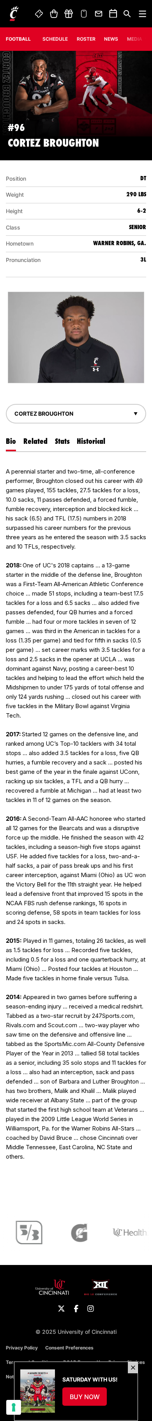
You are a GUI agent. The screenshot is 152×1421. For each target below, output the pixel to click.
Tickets (39, 14)
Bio (11, 441)
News (111, 39)
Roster (86, 39)
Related (35, 441)
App (84, 14)
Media (134, 39)
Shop (53, 14)
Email (99, 14)
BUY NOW (88, 1399)
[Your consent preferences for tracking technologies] (13, 1407)
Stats (62, 441)
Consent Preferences (69, 1348)
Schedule (55, 39)
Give (68, 14)
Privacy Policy (22, 1348)
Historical (91, 441)
